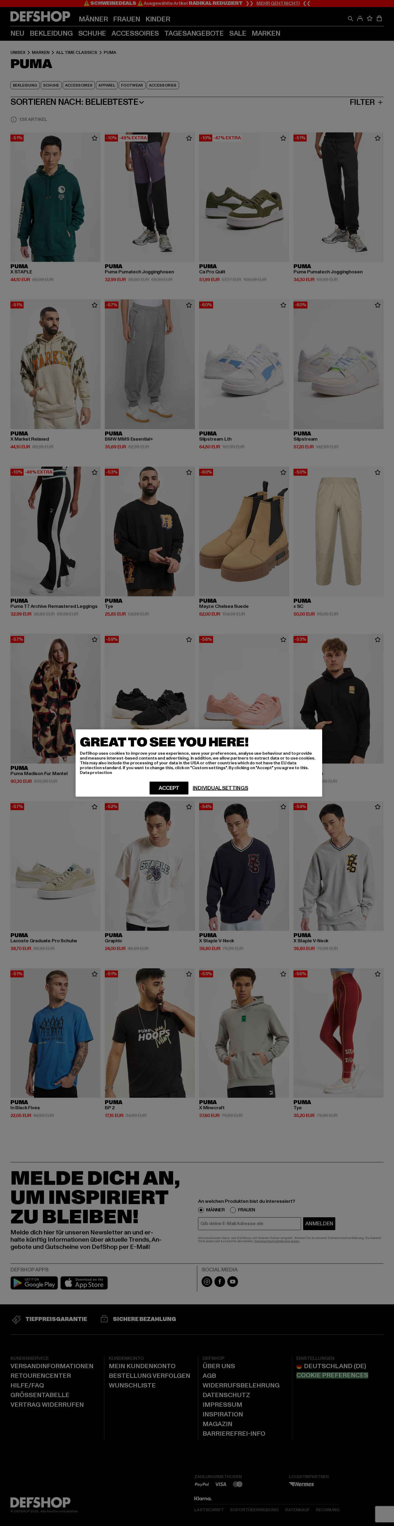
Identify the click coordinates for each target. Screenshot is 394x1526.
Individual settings (220, 788)
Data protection (96, 773)
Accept (169, 788)
